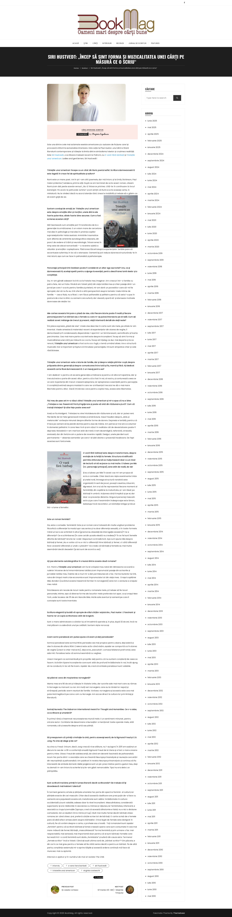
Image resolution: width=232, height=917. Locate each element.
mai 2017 (152, 346)
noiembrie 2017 (155, 319)
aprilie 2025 (153, 134)
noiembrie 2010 (155, 856)
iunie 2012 (152, 730)
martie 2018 (153, 293)
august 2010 (153, 876)
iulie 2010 (152, 882)
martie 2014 (153, 591)
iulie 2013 (152, 644)
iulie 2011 (151, 803)
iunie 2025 (152, 120)
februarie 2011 (154, 836)
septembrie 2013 (155, 631)
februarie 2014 (154, 598)
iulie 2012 (152, 723)
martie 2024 (153, 200)
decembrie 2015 (155, 452)
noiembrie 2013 (155, 617)
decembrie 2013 (155, 611)
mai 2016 (152, 419)
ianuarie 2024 (154, 213)
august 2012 (153, 717)
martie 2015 (153, 511)
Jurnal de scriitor (137, 43)
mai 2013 (152, 657)
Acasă (75, 43)
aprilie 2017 (153, 352)
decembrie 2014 (155, 531)
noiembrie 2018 (155, 266)
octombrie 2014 (155, 545)
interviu (56, 865)
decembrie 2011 (155, 770)
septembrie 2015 (156, 472)
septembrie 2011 (155, 790)
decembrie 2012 (155, 690)
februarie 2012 (154, 757)
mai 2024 (152, 187)
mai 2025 (152, 127)
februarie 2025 (155, 140)
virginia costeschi (91, 870)
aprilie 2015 (153, 505)
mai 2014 (152, 578)
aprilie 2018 (153, 286)
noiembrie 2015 (155, 458)
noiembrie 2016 (155, 385)
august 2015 (153, 478)
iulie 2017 (152, 332)
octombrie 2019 (155, 253)
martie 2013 (153, 670)
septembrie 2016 (156, 399)
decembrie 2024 (155, 154)
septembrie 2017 (156, 326)
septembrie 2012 (155, 710)
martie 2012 (153, 750)
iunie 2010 (152, 889)
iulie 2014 (152, 564)
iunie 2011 (152, 810)
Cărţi (95, 43)
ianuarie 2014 (154, 604)
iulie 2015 (152, 485)
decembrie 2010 (155, 849)
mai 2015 (152, 498)
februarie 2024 (155, 207)
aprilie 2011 (153, 823)
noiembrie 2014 (155, 538)
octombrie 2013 (155, 624)
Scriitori (99, 130)
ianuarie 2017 (154, 372)
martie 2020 (153, 246)
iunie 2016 (152, 412)
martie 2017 (153, 359)
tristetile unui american (64, 870)
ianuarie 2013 (154, 684)
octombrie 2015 (155, 465)
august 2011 (153, 796)
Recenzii (120, 43)
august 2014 (153, 558)
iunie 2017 (152, 339)
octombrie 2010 (155, 863)
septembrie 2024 (156, 160)
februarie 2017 (154, 366)
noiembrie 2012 (155, 697)
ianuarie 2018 (154, 306)
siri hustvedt (101, 865)
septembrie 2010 (156, 869)
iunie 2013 (152, 651)
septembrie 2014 (156, 551)
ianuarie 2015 (154, 525)
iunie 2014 (152, 571)
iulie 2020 (152, 226)
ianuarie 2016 (154, 445)
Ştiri (86, 43)
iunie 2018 (152, 273)
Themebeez (179, 913)
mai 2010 (152, 896)
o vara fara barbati (77, 865)
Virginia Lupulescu (100, 134)
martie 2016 (153, 432)
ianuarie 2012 (154, 763)
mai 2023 (152, 220)
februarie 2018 (154, 299)
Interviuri (107, 43)
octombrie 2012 (155, 704)
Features (155, 43)
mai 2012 (152, 737)
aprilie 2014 (153, 584)
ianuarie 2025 (154, 147)
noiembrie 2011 (154, 776)
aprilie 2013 (153, 664)
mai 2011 (151, 816)
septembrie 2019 (155, 260)
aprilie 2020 (153, 240)
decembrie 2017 (155, 313)
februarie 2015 (154, 518)
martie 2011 (153, 829)
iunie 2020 (152, 233)
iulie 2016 (152, 405)
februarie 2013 (154, 677)
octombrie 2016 (155, 392)
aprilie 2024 (153, 193)
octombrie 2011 (155, 783)
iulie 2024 (152, 173)
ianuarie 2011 (153, 843)
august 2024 (153, 167)
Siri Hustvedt (58, 155)
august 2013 (153, 637)
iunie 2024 (152, 180)
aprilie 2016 (153, 425)
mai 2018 (152, 279)
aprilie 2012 (153, 743)
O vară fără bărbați (114, 155)
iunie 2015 (152, 491)
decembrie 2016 (155, 379)
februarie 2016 (154, 438)
